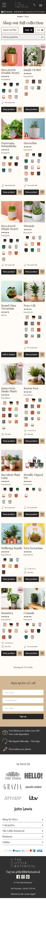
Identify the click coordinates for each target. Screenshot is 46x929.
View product (9, 109)
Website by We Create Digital (23, 894)
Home (20, 16)
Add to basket (9, 354)
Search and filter (9, 30)
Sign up (23, 716)
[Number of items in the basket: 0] (41, 5)
